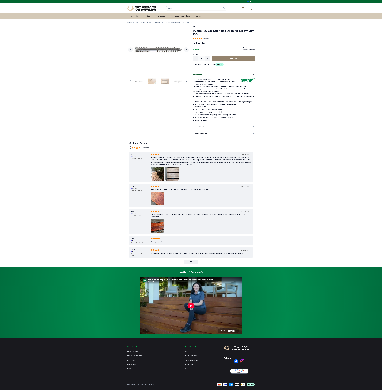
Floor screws (131, 364)
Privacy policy (190, 364)
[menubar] (141, 16)
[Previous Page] (130, 81)
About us (188, 351)
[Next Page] (186, 81)
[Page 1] (139, 81)
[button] (158, 50)
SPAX (195, 27)
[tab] (139, 81)
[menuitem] (130, 16)
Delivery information (191, 356)
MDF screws (131, 360)
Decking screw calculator (180, 16)
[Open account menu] (243, 8)
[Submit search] (224, 8)
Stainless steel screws (134, 356)
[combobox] (250, 1)
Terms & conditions (191, 360)
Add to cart (233, 59)
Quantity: (196, 54)
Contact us (197, 16)
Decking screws (132, 351)
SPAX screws (131, 369)
